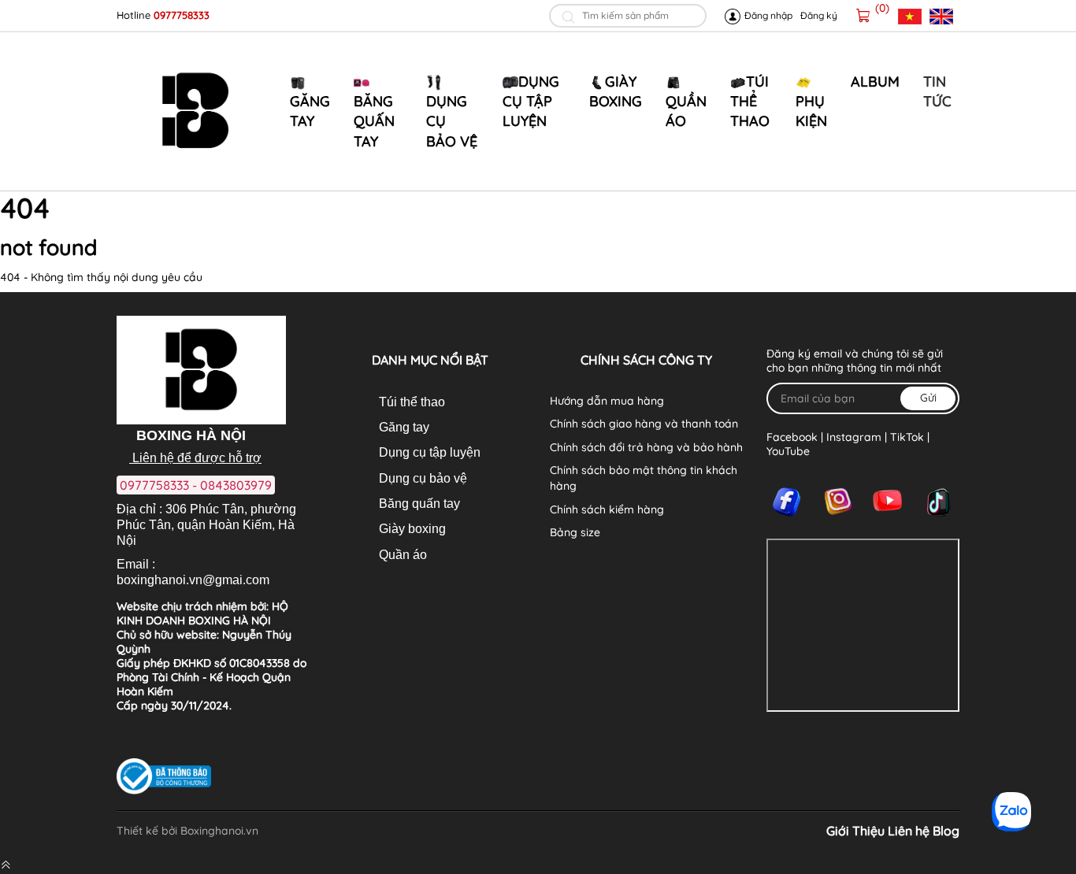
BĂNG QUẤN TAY (374, 121)
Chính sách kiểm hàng (607, 509)
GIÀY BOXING (615, 91)
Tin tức (937, 91)
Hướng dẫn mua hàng (607, 401)
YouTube (788, 451)
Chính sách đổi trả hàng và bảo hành (646, 447)
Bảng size (575, 532)
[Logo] (195, 111)
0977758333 (182, 15)
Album (875, 81)
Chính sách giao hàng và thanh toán (644, 424)
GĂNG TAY (310, 111)
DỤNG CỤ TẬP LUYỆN (531, 101)
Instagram (853, 437)
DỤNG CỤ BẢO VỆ (451, 121)
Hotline (135, 15)
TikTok (907, 437)
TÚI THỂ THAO (750, 101)
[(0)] (863, 16)
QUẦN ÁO (686, 111)
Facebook (792, 437)
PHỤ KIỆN (811, 111)
